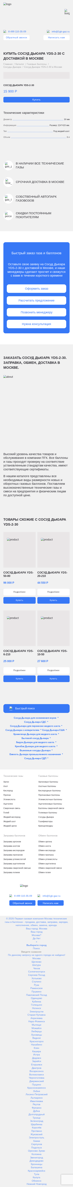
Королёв (36, 1127)
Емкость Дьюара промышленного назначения (35, 754)
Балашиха (36, 1167)
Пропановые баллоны (49, 795)
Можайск (36, 1028)
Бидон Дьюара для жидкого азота (35, 742)
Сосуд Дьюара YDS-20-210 (52, 574)
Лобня (36, 1091)
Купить (36, 99)
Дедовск (36, 1058)
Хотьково (37, 978)
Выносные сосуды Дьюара (35, 750)
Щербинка (36, 1124)
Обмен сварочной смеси (50, 868)
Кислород (8, 790)
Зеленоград (36, 1121)
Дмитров (36, 1068)
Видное (36, 1038)
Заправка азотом (11, 846)
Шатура (36, 965)
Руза (36, 985)
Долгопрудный (37, 1114)
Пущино (36, 1084)
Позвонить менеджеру (36, 312)
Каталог (19, 64)
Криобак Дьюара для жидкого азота (35, 746)
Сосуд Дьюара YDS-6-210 (18, 653)
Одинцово (36, 998)
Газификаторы (45, 821)
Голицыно (36, 1004)
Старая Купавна (36, 1014)
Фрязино (36, 1107)
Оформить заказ (36, 288)
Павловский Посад (36, 995)
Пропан (7, 795)
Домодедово (36, 1160)
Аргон (6, 782)
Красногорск (36, 1041)
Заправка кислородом (13, 850)
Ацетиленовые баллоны (50, 804)
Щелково (36, 961)
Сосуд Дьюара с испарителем (22, 730)
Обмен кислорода (47, 850)
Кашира (36, 1051)
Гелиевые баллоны (47, 812)
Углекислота (9, 799)
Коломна (36, 1154)
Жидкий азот (9, 821)
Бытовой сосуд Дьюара (35, 738)
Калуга (36, 1177)
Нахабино (36, 1044)
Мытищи (36, 1024)
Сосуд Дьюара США (53, 730)
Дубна (36, 1111)
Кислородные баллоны (49, 790)
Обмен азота (44, 846)
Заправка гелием (11, 872)
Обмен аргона (45, 841)
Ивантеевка (36, 1101)
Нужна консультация (36, 324)
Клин (36, 1048)
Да (34, 938)
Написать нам (56, 37)
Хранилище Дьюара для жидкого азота (35, 734)
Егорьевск (36, 1064)
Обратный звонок (16, 37)
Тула (36, 1174)
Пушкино (36, 991)
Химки (36, 1141)
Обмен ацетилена (47, 863)
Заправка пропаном (13, 855)
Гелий (6, 812)
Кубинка (36, 1001)
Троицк (36, 1117)
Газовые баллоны (37, 64)
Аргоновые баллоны (48, 782)
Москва (43, 928)
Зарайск (36, 1061)
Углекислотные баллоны (50, 799)
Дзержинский (36, 1081)
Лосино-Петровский (37, 1094)
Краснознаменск (36, 1087)
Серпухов (36, 1144)
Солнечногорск (36, 971)
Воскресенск (36, 1071)
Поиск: (36, 948)
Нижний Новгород (37, 1184)
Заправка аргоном (12, 841)
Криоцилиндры (45, 826)
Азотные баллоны (47, 786)
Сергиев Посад (36, 975)
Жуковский (36, 1134)
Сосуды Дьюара (12, 67)
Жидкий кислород (11, 817)
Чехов (36, 968)
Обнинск (36, 1180)
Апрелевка (36, 1018)
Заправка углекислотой (14, 859)
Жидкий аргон (10, 826)
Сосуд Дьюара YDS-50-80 (18, 574)
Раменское (36, 988)
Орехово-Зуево (36, 1150)
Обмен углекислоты (47, 859)
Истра (36, 1054)
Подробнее (19, 592)
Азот (5, 786)
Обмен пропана (46, 855)
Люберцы (36, 1031)
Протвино (36, 1131)
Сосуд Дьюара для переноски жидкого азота (35, 726)
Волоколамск (36, 1074)
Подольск (36, 1147)
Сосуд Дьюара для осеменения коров (35, 717)
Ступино (36, 981)
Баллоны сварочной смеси (51, 808)
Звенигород (36, 1157)
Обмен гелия (44, 872)
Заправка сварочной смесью (17, 868)
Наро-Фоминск (36, 1021)
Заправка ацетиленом (14, 863)
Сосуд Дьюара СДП (35, 758)
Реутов (36, 1104)
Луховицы (36, 1034)
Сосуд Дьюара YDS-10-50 (52, 653)
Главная (8, 64)
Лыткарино (37, 1097)
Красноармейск (36, 1170)
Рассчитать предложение (36, 300)
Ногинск (36, 1008)
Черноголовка (36, 1077)
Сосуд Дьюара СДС (35, 722)
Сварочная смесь (11, 808)
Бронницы (36, 1164)
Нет (38, 938)
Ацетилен (8, 804)
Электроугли (36, 1011)
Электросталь (36, 1137)
